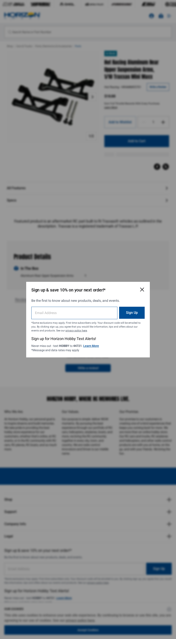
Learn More (91, 346)
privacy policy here (76, 330)
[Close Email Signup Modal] (142, 289)
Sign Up (132, 313)
